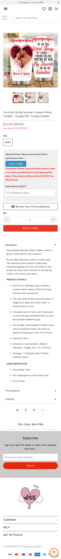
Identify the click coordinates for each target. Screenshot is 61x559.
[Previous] (5, 60)
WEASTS (16, 546)
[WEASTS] (5, 9)
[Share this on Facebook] (26, 410)
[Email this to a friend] (42, 410)
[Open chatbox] (54, 552)
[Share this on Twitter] (17, 410)
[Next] (55, 60)
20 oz (8, 142)
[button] (30, 156)
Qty (5, 213)
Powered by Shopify (31, 546)
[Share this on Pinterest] (34, 410)
